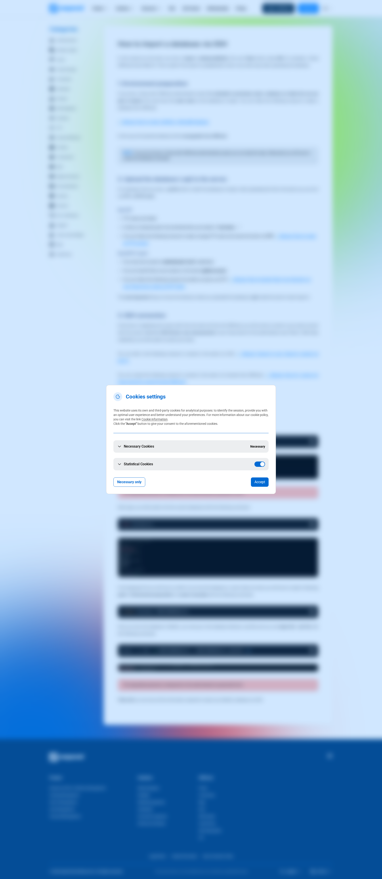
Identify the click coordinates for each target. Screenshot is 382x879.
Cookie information (154, 419)
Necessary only (129, 482)
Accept (259, 482)
